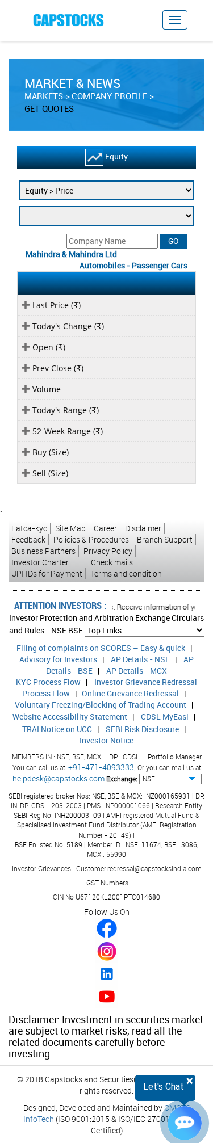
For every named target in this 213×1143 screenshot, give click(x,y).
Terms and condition (126, 573)
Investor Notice (106, 740)
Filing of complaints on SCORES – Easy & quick (100, 647)
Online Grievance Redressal (130, 693)
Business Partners (43, 550)
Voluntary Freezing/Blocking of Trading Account (100, 704)
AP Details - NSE (140, 659)
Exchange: (121, 778)
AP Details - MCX (136, 670)
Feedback (28, 539)
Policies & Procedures (91, 539)
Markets (43, 96)
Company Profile (109, 96)
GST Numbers (107, 882)
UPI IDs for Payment (46, 573)
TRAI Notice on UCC (57, 729)
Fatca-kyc (29, 528)
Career (105, 528)
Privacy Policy (107, 550)
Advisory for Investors (58, 659)
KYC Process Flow (48, 681)
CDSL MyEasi (165, 716)
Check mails (112, 562)
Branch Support (165, 539)
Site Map (70, 528)
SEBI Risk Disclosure (142, 729)
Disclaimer (143, 528)
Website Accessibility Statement (69, 716)
